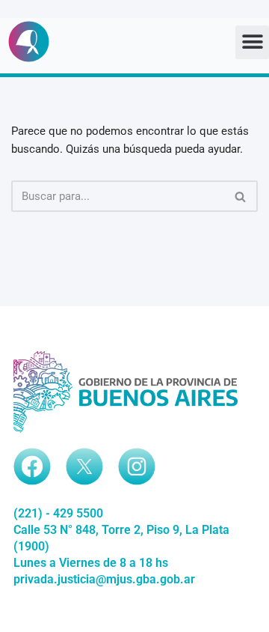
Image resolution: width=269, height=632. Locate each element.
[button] (252, 42)
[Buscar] (241, 196)
